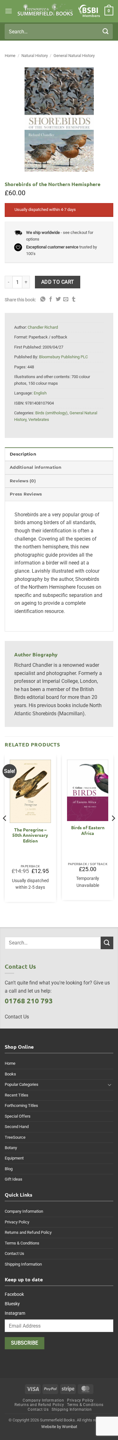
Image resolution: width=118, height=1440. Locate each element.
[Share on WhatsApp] (42, 299)
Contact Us (14, 1253)
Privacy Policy (17, 1222)
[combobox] (59, 31)
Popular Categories (21, 1084)
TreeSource (15, 1137)
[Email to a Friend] (65, 299)
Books (10, 1074)
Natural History (34, 55)
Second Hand (17, 1126)
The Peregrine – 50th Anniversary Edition (30, 835)
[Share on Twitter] (58, 299)
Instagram (15, 1313)
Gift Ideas (13, 1179)
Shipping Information (23, 1264)
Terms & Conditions (22, 1243)
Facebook (14, 1294)
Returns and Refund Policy (28, 1232)
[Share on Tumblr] (73, 299)
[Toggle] (109, 1084)
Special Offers (18, 1116)
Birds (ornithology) (51, 413)
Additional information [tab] (36, 467)
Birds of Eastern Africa (87, 830)
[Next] (113, 831)
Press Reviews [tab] (26, 494)
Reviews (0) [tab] (23, 481)
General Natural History (74, 55)
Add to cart (57, 282)
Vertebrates (38, 419)
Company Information (24, 1211)
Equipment (14, 1158)
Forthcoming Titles (21, 1105)
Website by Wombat (59, 1426)
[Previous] (5, 831)
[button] (8, 11)
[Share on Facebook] (50, 299)
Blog (9, 1168)
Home (10, 55)
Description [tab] (23, 454)
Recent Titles (16, 1095)
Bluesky (12, 1303)
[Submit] (105, 31)
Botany (11, 1147)
